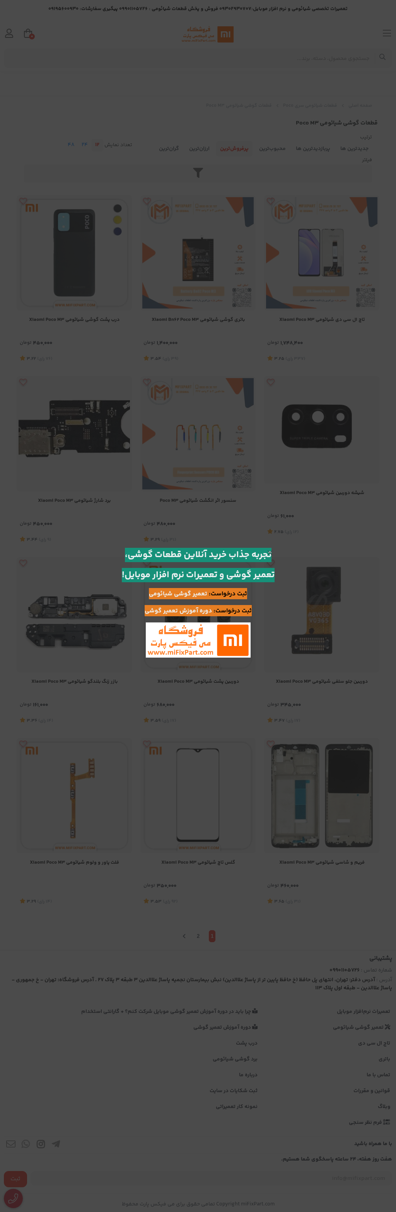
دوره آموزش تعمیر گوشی (178, 611)
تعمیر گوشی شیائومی (178, 594)
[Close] (269, 552)
